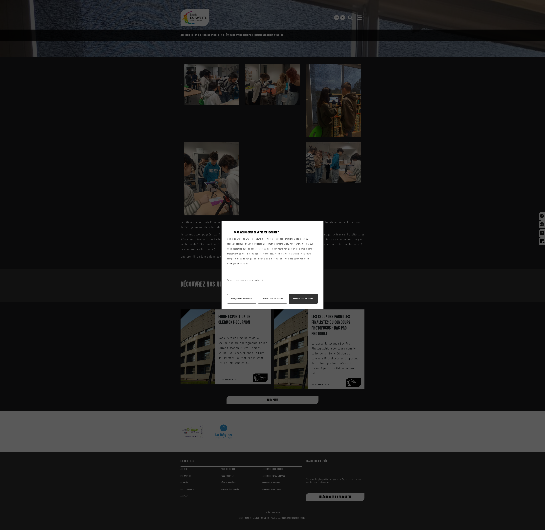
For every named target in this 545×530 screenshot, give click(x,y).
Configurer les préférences (241, 299)
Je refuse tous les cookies (272, 299)
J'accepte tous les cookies (303, 299)
